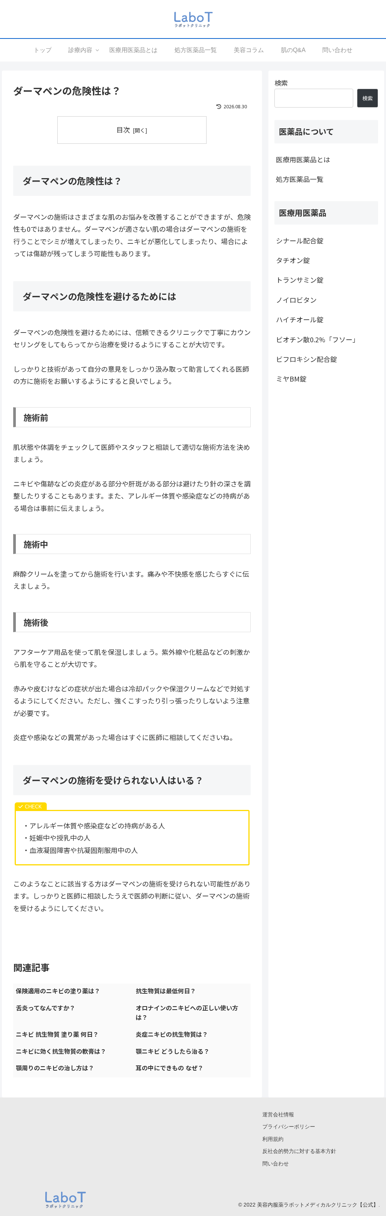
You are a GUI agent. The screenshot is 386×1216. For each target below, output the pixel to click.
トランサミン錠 (299, 280)
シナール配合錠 (299, 240)
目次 (123, 129)
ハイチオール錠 (299, 319)
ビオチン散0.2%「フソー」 (317, 339)
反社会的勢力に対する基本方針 (299, 1151)
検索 (281, 83)
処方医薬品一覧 (299, 179)
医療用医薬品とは (303, 159)
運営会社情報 (278, 1114)
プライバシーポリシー (288, 1127)
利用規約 (272, 1139)
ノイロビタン (296, 300)
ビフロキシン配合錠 (306, 359)
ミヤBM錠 (291, 378)
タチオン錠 (293, 260)
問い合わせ (275, 1164)
